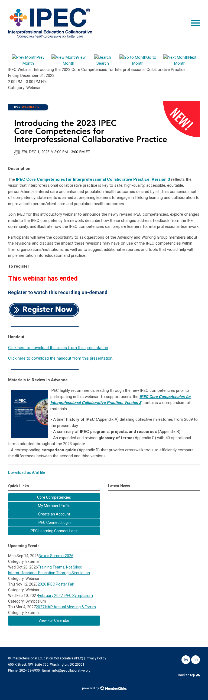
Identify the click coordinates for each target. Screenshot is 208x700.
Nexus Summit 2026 (56, 556)
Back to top (187, 675)
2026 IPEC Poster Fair (56, 584)
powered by (91, 688)
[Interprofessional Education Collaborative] (50, 36)
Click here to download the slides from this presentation (58, 347)
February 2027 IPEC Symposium (65, 595)
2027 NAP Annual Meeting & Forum (66, 607)
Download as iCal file (26, 472)
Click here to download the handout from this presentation (60, 358)
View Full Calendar (54, 620)
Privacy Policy (96, 658)
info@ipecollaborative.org (71, 670)
